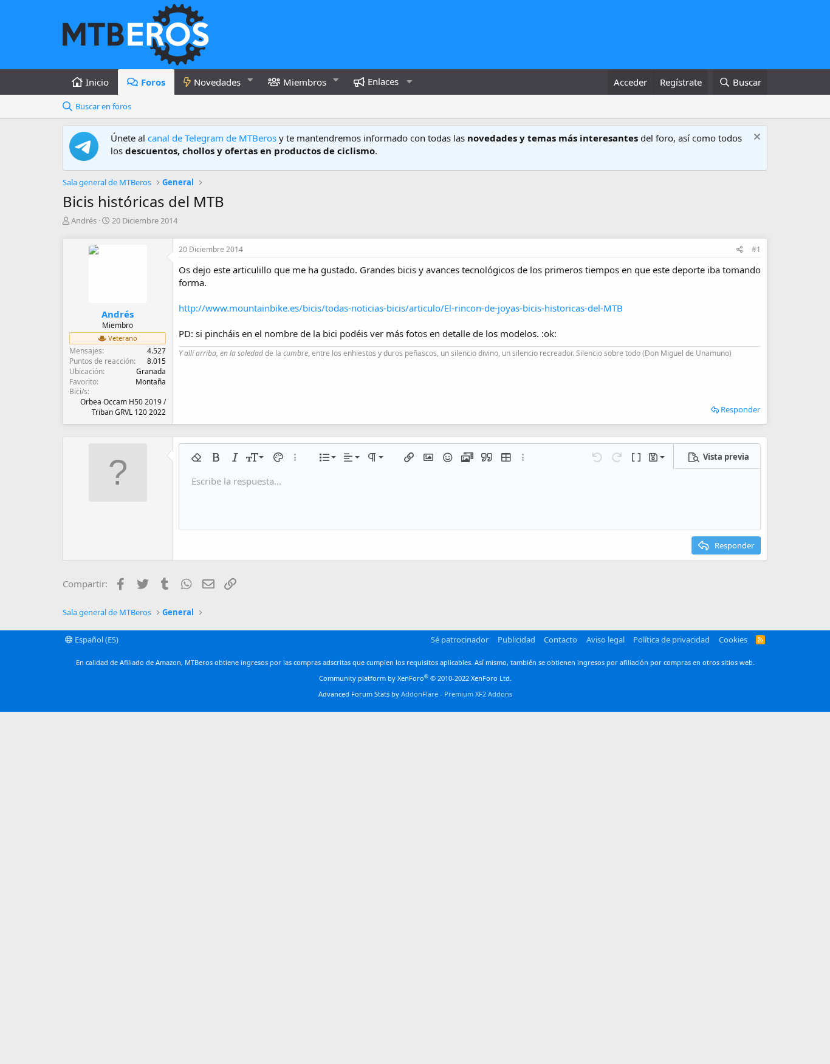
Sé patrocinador (460, 639)
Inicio (97, 82)
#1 (756, 249)
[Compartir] (739, 250)
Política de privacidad (671, 639)
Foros (153, 82)
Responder (740, 409)
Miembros (304, 82)
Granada (151, 371)
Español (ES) (95, 639)
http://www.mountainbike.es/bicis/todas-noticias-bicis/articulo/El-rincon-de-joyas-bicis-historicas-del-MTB (401, 308)
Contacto (560, 639)
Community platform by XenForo (415, 678)
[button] (250, 79)
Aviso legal (605, 639)
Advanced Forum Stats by (415, 693)
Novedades (217, 82)
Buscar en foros (103, 106)
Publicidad (516, 639)
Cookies (733, 639)
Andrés (84, 220)
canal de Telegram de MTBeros (212, 138)
